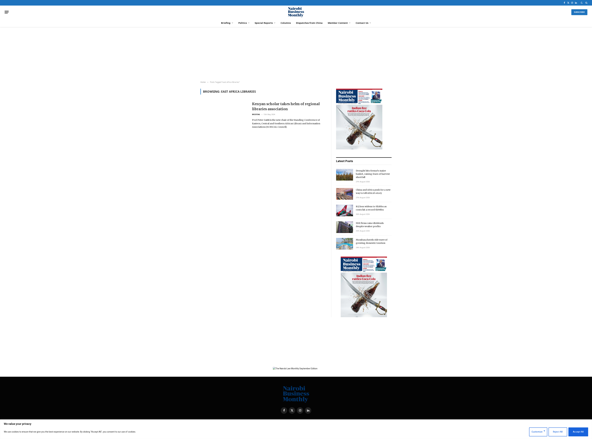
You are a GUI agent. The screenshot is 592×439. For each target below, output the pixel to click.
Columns (286, 22)
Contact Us (362, 22)
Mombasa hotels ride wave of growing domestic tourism (371, 241)
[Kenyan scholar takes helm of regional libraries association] (224, 116)
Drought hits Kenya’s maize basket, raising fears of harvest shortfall (373, 174)
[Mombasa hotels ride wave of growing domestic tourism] (344, 244)
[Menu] (7, 12)
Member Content (338, 22)
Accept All (578, 431)
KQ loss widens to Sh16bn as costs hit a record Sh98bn (371, 208)
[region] (296, 429)
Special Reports (264, 22)
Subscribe (579, 12)
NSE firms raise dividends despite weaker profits (370, 225)
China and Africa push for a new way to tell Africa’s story (373, 191)
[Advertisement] (296, 54)
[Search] (586, 3)
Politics (242, 22)
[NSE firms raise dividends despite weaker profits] (344, 227)
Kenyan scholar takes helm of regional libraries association (286, 106)
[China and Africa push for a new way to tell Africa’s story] (344, 194)
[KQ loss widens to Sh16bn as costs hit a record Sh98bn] (344, 210)
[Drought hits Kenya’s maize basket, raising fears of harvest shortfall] (344, 175)
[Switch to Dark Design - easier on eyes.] (581, 3)
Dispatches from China (309, 22)
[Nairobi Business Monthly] (296, 12)
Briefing (225, 22)
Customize (537, 431)
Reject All (558, 431)
